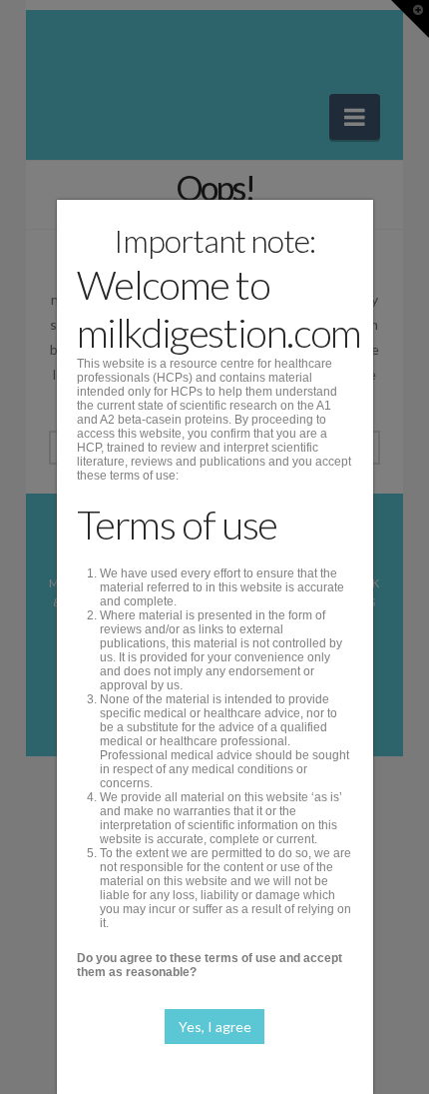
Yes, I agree (215, 1026)
